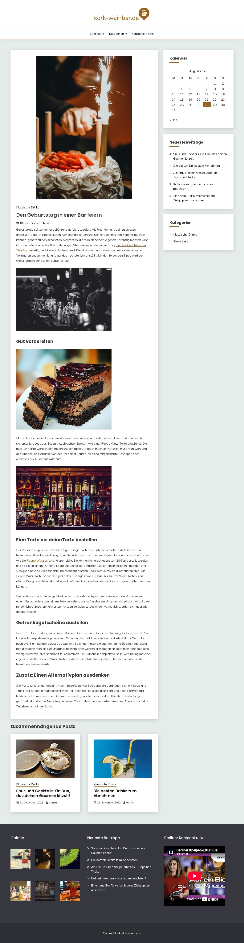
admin (50, 223)
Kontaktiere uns (143, 34)
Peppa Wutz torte (39, 560)
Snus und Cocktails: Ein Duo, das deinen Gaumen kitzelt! (43, 793)
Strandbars (180, 241)
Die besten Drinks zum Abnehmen (115, 793)
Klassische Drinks (27, 207)
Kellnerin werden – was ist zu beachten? (118, 878)
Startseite (97, 34)
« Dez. (173, 120)
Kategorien (116, 34)
